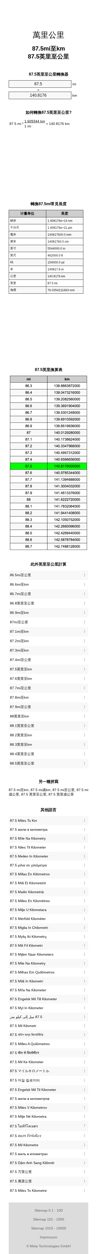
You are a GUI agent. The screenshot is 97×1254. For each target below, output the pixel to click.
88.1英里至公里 (22, 726)
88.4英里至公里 (22, 754)
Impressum (48, 1237)
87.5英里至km (21, 669)
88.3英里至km (21, 744)
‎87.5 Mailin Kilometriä (27, 892)
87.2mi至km (19, 641)
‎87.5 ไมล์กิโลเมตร (24, 1126)
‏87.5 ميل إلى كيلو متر (26, 1017)
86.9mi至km (19, 613)
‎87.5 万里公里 (21, 1172)
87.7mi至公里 (20, 688)
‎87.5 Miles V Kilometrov (28, 1108)
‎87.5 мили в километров (29, 1099)
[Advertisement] (48, 12)
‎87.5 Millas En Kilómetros (30, 874)
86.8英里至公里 (22, 603)
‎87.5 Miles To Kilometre (28, 1191)
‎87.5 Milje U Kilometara (28, 910)
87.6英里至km (21, 679)
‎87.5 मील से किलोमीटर (24, 1053)
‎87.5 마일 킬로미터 (25, 1080)
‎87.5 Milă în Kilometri (26, 981)
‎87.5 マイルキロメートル (29, 1071)
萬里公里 (48, 34)
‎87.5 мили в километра (29, 829)
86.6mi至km (19, 584)
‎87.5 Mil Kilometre (24, 1145)
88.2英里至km (21, 735)
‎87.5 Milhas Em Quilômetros (32, 972)
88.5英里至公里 (22, 763)
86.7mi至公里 (20, 594)
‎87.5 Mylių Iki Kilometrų (28, 937)
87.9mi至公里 (20, 707)
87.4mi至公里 (20, 660)
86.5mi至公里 (20, 575)
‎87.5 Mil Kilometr (23, 1026)
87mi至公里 (19, 622)
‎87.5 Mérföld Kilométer (28, 919)
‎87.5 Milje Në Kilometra (28, 1116)
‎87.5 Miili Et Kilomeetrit (28, 883)
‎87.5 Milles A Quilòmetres (30, 1044)
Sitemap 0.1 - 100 (49, 1210)
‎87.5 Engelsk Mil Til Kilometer (33, 1090)
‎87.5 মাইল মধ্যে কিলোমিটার (26, 1035)
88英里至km (19, 716)
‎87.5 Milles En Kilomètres (30, 901)
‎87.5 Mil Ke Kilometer (27, 1062)
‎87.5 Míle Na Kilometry (28, 838)
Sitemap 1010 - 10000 (48, 1228)
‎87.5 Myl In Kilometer (26, 1008)
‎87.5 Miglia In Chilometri (29, 928)
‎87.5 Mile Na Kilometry (28, 963)
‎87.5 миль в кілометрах (29, 1154)
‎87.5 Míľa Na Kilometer (28, 990)
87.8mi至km (19, 697)
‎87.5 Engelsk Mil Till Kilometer (33, 999)
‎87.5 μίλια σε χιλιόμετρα (28, 865)
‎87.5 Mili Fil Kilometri (26, 945)
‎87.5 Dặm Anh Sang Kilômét (32, 1163)
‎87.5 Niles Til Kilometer (28, 847)
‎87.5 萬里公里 (21, 1181)
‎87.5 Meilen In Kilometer (29, 856)
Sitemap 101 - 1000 (48, 1219)
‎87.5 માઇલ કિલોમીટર (25, 1136)
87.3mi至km (19, 650)
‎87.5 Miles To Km (23, 821)
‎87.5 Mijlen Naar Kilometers (31, 954)
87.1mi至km (19, 631)
